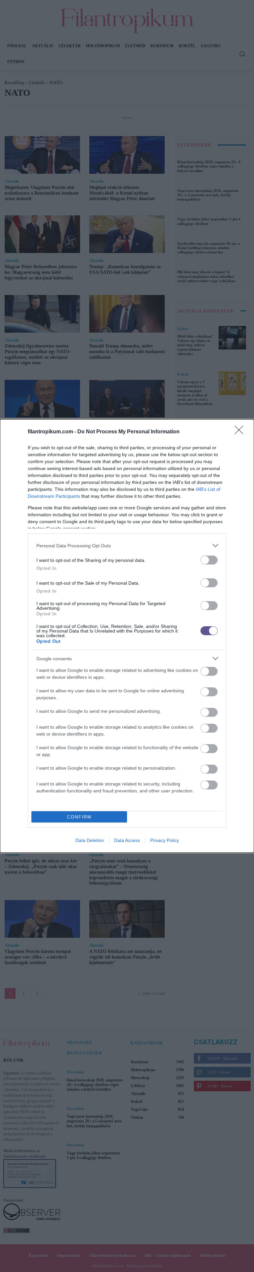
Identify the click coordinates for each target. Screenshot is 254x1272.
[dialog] (127, 636)
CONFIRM (79, 817)
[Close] (241, 432)
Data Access (127, 840)
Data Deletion (89, 840)
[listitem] (127, 545)
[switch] (209, 560)
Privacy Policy (164, 840)
